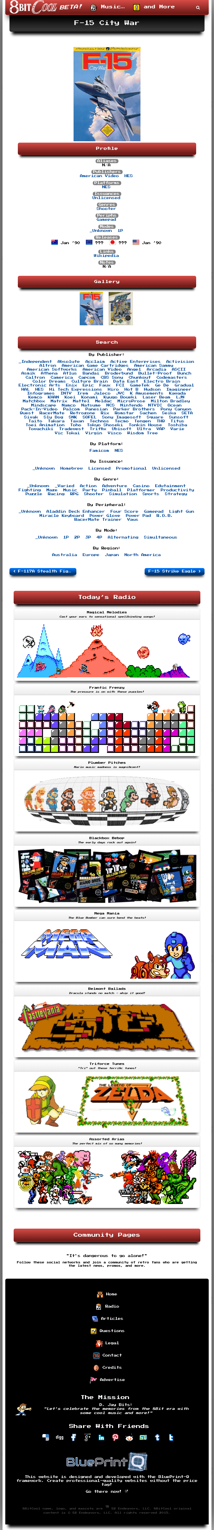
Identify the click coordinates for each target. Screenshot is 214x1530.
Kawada (177, 393)
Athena (49, 373)
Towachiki (41, 429)
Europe (91, 555)
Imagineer (178, 389)
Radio (111, 1306)
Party (90, 490)
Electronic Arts (39, 385)
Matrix (59, 401)
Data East (125, 381)
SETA (187, 413)
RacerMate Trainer (98, 519)
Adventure (114, 486)
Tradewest (71, 429)
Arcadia (156, 369)
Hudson (152, 389)
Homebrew (71, 468)
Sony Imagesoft (121, 417)
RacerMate (52, 413)
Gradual (184, 385)
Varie (177, 429)
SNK (73, 417)
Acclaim (95, 361)
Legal (111, 1343)
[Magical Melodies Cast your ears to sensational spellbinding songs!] (107, 681)
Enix (71, 385)
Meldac (103, 401)
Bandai (91, 373)
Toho (75, 425)
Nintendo (131, 405)
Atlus (70, 373)
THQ (161, 421)
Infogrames (41, 393)
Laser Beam (157, 397)
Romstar (124, 413)
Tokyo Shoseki (105, 425)
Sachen (148, 413)
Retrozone (82, 413)
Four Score (124, 511)
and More (157, 7)
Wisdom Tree (142, 433)
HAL (25, 389)
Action (88, 486)
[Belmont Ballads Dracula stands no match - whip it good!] (107, 1058)
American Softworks (52, 369)
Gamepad (106, 219)
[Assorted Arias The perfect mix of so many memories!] (107, 1208)
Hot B (131, 389)
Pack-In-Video (39, 409)
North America (143, 555)
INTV (66, 393)
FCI (120, 385)
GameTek (140, 385)
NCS (110, 405)
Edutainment (170, 486)
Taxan (77, 421)
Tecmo (122, 421)
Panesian (97, 409)
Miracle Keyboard (62, 515)
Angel (134, 369)
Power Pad (138, 515)
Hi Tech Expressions (75, 389)
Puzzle (34, 494)
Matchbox (34, 401)
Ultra (144, 429)
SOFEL (90, 417)
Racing (56, 494)
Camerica (62, 377)
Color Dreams (49, 381)
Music (70, 490)
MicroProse (131, 401)
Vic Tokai (67, 433)
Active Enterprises (136, 361)
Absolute (69, 361)
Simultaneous (160, 537)
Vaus (132, 519)
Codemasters (172, 377)
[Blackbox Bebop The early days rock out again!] (107, 907)
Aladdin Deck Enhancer (76, 511)
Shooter (106, 208)
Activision (180, 361)
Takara (56, 421)
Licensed (99, 468)
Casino (141, 486)
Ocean (175, 405)
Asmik (28, 373)
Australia (64, 555)
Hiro (113, 389)
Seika (169, 413)
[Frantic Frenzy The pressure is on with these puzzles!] (107, 756)
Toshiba (177, 425)
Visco (115, 433)
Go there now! (105, 1491)
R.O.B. (165, 515)
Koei (70, 397)
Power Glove (105, 515)
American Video (99, 176)
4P (99, 537)
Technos (99, 421)
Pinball (112, 490)
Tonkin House (145, 425)
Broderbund (119, 373)
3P (88, 537)
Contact (111, 1355)
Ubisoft (122, 429)
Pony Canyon (176, 409)
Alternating (123, 537)
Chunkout (140, 377)
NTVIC (155, 405)
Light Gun (181, 511)
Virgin (94, 433)
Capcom (87, 377)
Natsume (91, 405)
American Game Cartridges (95, 365)
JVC (120, 393)
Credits (111, 1367)
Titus (177, 421)
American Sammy (153, 365)
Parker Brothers (134, 409)
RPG (74, 494)
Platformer (141, 490)
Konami (89, 397)
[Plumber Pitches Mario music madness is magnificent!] (107, 832)
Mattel (81, 401)
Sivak (31, 417)
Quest (27, 413)
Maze (52, 490)
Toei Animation (45, 425)
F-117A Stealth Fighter (45, 571)
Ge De (162, 385)
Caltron (35, 377)
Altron (48, 365)
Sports (151, 494)
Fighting (30, 490)
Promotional (131, 468)
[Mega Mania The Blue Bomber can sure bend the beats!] (107, 982)
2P (77, 537)
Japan (112, 555)
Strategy (176, 494)
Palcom (71, 409)
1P (120, 230)
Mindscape (43, 405)
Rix (105, 413)
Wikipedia (106, 255)
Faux (105, 385)
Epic (88, 385)
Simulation (123, 494)
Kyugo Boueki (120, 397)
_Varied (64, 486)
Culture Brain (90, 381)
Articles (110, 1318)
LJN (180, 397)
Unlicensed (106, 198)
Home (110, 1294)
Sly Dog (53, 417)
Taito (35, 421)
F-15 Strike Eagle (174, 571)
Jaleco (102, 393)
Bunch (184, 373)
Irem (82, 393)
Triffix (98, 429)
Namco (69, 405)
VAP (161, 429)
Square (155, 417)
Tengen (142, 421)
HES (129, 176)
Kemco (35, 397)
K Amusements (147, 393)
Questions (111, 1331)
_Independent (35, 361)
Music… (111, 7)
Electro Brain (162, 381)
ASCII (179, 369)
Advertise (111, 1379)
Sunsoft (179, 417)
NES (106, 187)
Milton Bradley (170, 401)
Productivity (177, 490)
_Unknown (101, 230)
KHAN (53, 397)
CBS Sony (112, 377)
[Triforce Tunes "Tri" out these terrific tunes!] (107, 1133)
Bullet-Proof (155, 373)
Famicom (99, 450)
